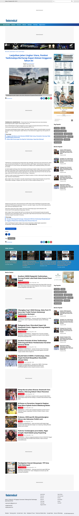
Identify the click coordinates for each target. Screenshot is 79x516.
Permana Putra (30, 63)
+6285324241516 (9, 507)
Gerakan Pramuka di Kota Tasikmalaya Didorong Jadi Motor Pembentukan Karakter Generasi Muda (66, 177)
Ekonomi (19, 24)
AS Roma (70, 136)
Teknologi (35, 24)
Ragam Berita (42, 24)
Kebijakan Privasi (31, 513)
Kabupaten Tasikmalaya (23, 282)
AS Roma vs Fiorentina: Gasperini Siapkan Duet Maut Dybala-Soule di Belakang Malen (34, 404)
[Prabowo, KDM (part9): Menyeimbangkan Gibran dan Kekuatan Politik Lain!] (11, 422)
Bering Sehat (58, 142)
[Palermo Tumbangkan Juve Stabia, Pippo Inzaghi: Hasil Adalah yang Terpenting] (11, 435)
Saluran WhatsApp (58, 513)
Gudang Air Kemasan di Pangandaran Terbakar (11, 262)
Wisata (59, 501)
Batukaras (66, 139)
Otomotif (59, 503)
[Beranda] (4, 24)
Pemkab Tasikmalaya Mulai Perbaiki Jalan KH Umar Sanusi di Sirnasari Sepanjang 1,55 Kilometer (31, 263)
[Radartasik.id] (11, 20)
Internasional (60, 496)
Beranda (7, 51)
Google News (50, 513)
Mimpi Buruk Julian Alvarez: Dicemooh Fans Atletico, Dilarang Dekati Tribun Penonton (34, 391)
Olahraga (30, 24)
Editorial (20, 421)
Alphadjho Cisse (58, 134)
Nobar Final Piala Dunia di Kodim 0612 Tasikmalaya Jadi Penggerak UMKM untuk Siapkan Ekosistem (48, 263)
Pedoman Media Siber (41, 513)
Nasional (13, 24)
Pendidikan (21, 362)
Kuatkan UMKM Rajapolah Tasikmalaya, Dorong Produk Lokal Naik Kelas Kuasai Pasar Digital (66, 151)
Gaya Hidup (60, 494)
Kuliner (59, 497)
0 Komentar (9, 98)
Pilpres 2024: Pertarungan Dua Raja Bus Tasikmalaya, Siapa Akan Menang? (25, 139)
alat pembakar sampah (60, 131)
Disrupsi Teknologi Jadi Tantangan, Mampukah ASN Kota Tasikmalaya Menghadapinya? (28, 219)
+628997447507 (8, 505)
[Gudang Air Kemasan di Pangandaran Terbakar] (13, 255)
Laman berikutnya (10, 228)
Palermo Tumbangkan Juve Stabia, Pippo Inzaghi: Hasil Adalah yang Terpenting (33, 432)
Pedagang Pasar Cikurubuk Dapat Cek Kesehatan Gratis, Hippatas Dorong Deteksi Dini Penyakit (66, 169)
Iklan (25, 513)
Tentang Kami (13, 513)
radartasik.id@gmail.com (11, 503)
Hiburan (24, 24)
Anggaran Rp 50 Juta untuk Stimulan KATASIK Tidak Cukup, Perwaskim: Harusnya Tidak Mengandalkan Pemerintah (28, 136)
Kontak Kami (20, 513)
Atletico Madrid (58, 139)
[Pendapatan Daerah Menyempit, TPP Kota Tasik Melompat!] (11, 468)
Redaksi (7, 513)
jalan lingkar (11, 238)
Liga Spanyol (21, 394)
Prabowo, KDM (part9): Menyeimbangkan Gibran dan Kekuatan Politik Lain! (33, 418)
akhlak (62, 128)
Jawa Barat (7, 24)
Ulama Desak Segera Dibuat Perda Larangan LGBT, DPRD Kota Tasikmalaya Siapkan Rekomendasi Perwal (64, 263)
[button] (42, 24)
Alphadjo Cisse (68, 134)
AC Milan (57, 128)
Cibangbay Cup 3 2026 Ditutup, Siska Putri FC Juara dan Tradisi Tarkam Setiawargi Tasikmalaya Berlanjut (66, 160)
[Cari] (72, 1)
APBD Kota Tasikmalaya (60, 136)
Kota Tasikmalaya (20, 51)
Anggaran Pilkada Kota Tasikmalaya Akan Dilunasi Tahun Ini (22, 220)
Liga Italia (21, 407)
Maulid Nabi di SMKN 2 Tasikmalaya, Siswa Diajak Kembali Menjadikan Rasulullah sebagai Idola (66, 186)
